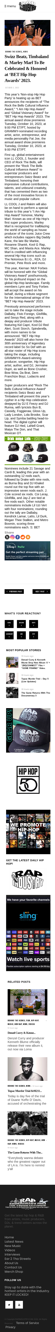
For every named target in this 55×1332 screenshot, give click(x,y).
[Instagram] (12, 537)
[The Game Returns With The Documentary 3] (12, 692)
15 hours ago (27, 656)
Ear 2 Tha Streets (18, 1259)
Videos (10, 1250)
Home (9, 1237)
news (25, 51)
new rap (18, 1024)
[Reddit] (22, 537)
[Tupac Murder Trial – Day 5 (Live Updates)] (12, 678)
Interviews (12, 1254)
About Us (11, 1263)
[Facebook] (17, 537)
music (10, 1024)
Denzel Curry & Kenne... (21, 1032)
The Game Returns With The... (25, 1152)
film (28, 1020)
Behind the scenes (13, 51)
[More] (28, 537)
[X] (7, 537)
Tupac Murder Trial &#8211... (25, 1090)
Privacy (10, 1327)
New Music (13, 1246)
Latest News (14, 1241)
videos (32, 1024)
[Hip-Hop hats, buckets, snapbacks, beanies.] (27, 450)
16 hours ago (27, 675)
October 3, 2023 (12, 87)
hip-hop (34, 1020)
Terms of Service (27, 1323)
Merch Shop (14, 1271)
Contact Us (13, 1267)
